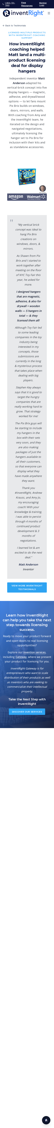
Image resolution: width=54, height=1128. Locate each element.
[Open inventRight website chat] (46, 1120)
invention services (34, 652)
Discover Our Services (27, 711)
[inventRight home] (23, 13)
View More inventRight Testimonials (27, 587)
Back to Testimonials (15, 25)
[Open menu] (49, 13)
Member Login (43, 4)
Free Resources (27, 4)
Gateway (21, 657)
